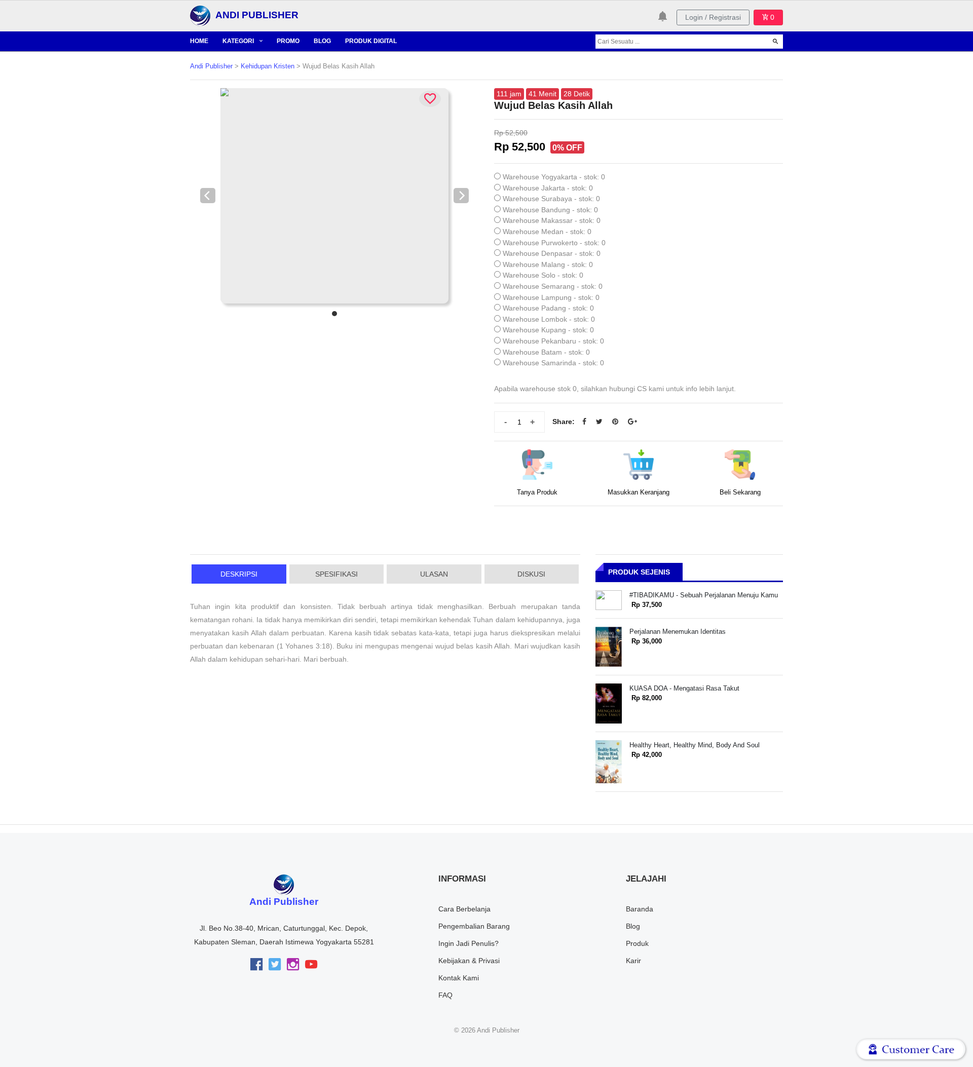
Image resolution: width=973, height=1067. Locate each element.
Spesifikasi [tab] (336, 574)
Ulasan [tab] (434, 574)
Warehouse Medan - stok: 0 (547, 231)
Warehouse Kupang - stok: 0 (548, 330)
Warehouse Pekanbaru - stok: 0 (553, 341)
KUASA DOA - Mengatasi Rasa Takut (684, 688)
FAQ (445, 995)
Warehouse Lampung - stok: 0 (551, 297)
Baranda (639, 909)
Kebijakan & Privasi (469, 961)
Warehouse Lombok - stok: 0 (549, 319)
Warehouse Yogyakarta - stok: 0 (554, 177)
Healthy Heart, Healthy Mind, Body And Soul (694, 745)
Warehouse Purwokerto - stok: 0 (554, 243)
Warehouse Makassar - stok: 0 (552, 220)
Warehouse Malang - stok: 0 (548, 264)
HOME (199, 41)
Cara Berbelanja (464, 909)
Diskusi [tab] (531, 574)
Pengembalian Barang (474, 926)
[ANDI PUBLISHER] (200, 15)
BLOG (322, 41)
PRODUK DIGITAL (371, 41)
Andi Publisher (211, 66)
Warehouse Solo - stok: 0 (543, 275)
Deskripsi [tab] (238, 574)
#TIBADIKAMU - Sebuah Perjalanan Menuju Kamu (703, 595)
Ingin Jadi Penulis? (468, 943)
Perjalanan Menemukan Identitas (677, 631)
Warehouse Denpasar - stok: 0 (552, 253)
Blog (633, 926)
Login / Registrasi (713, 17)
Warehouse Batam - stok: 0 (546, 352)
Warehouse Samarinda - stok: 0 (553, 363)
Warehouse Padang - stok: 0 (548, 308)
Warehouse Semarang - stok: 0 (553, 286)
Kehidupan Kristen (267, 66)
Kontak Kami (458, 978)
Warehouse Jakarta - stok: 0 (548, 188)
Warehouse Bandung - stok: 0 (550, 210)
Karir (633, 961)
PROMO (288, 41)
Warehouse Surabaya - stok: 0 (551, 199)
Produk (637, 943)
